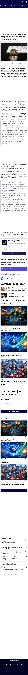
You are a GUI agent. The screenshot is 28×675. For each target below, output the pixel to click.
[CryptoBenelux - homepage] (5, 1)
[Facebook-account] (10, 664)
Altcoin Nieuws (5, 41)
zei (15, 166)
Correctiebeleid (13, 668)
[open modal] (26, 2)
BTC (2, 232)
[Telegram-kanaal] (21, 664)
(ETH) (2, 174)
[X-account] (6, 664)
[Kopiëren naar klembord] (16, 63)
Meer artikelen (14, 490)
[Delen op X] (9, 63)
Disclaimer (14, 670)
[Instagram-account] (14, 664)
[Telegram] (12, 63)
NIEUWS (5, 5)
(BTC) (12, 166)
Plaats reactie (14, 411)
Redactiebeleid (22, 668)
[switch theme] (24, 2)
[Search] (22, 2)
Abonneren (14, 253)
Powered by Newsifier (14, 673)
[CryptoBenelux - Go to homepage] (14, 660)
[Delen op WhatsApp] (2, 63)
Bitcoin (9, 166)
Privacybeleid (5, 668)
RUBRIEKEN (22, 5)
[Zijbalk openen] (1, 6)
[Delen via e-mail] (20, 63)
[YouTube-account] (17, 664)
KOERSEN (13, 5)
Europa (2, 326)
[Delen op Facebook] (5, 63)
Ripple (10, 76)
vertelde (3, 101)
